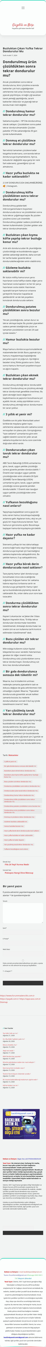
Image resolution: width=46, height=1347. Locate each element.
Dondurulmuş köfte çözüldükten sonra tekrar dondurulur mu (19, 800)
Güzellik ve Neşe (23, 25)
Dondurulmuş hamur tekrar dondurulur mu (19, 795)
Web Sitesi (6, 949)
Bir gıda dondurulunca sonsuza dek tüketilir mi (20, 766)
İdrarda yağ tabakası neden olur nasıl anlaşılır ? (19, 1062)
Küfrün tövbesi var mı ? (10, 1085)
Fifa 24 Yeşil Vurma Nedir (17, 864)
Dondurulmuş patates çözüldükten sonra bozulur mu (22, 806)
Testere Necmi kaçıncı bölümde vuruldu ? (17, 1074)
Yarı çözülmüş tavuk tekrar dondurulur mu (18, 845)
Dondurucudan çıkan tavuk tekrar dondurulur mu (21, 791)
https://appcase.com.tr (30, 999)
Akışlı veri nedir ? (8, 1051)
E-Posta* (6, 939)
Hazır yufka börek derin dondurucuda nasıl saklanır (21, 831)
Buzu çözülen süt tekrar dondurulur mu (17, 782)
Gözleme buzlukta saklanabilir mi (15, 822)
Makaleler (13, 755)
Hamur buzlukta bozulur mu (13, 826)
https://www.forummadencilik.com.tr (17, 995)
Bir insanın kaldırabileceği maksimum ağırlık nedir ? (20, 1080)
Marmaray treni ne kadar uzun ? (14, 1068)
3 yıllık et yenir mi (10, 762)
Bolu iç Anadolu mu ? (10, 1045)
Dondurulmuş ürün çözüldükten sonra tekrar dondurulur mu (19, 811)
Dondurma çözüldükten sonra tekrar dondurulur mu (22, 786)
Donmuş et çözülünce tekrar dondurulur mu (19, 817)
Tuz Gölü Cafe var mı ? (10, 1033)
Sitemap (4, 1002)
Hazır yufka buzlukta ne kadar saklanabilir (18, 835)
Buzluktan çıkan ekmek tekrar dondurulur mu (19, 771)
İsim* (5, 928)
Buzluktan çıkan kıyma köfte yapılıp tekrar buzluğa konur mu (21, 776)
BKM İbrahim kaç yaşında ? (12, 1056)
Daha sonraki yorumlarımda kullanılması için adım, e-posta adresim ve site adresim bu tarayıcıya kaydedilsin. (23, 964)
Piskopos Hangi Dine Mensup (19, 873)
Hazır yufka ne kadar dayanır (14, 840)
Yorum (5, 901)
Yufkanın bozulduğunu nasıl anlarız (16, 849)
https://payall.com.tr (9, 999)
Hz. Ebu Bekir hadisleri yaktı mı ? (14, 1039)
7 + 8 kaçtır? (7, 971)
